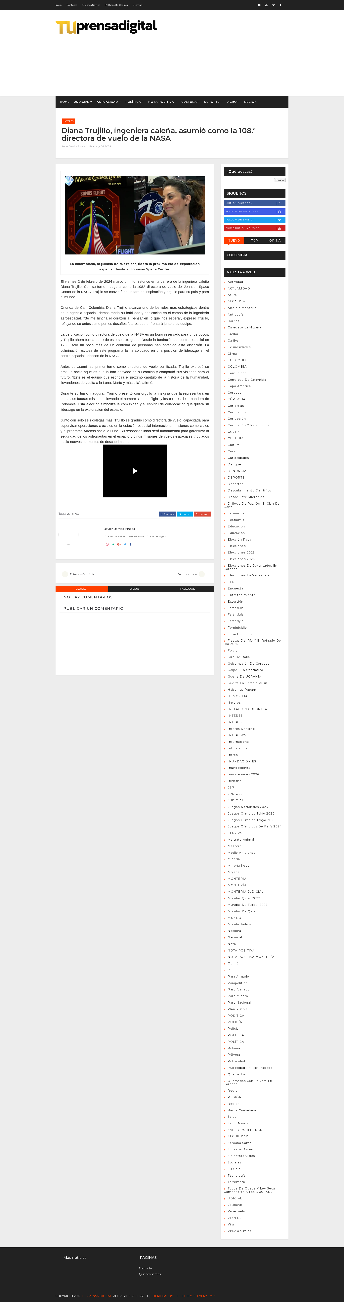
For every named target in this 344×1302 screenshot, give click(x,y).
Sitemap (137, 4)
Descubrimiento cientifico (250, 490)
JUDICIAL (81, 102)
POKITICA (236, 1016)
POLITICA (236, 1035)
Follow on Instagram (242, 211)
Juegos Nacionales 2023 (248, 807)
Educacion (236, 526)
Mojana (234, 872)
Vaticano (235, 1205)
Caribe (233, 340)
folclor (233, 650)
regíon (234, 1104)
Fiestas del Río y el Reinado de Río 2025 (252, 642)
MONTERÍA (237, 885)
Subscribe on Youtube (243, 228)
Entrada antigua (187, 574)
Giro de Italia (239, 657)
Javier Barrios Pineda (74, 146)
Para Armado (238, 976)
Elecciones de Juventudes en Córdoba (251, 567)
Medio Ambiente (241, 852)
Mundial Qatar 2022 (244, 898)
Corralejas (236, 406)
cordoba (235, 392)
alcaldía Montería (242, 308)
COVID (233, 432)
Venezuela (236, 1211)
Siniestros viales (241, 1156)
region (234, 1090)
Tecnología (237, 1175)
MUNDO (234, 918)
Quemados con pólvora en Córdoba (248, 1082)
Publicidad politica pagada (250, 1068)
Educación (236, 533)
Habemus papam (242, 689)
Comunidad (237, 373)
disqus (134, 588)
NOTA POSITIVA (161, 102)
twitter (186, 514)
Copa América (239, 386)
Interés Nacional (241, 729)
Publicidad (236, 1061)
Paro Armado (239, 989)
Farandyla (236, 621)
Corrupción (237, 418)
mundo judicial (240, 924)
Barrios (233, 321)
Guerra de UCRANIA (245, 676)
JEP (231, 787)
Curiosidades (238, 458)
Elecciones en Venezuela (249, 575)
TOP (254, 240)
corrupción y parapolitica (249, 425)
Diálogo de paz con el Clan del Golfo (252, 505)
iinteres (234, 702)
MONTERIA (237, 879)
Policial (234, 1028)
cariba (233, 334)
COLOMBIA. (238, 366)
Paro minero (238, 996)
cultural (234, 445)
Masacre (235, 846)
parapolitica (237, 983)
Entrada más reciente (82, 574)
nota (232, 944)
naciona (234, 931)
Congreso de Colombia (247, 380)
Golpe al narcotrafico (245, 670)
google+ (204, 514)
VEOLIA (234, 1218)
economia (236, 513)
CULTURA (189, 102)
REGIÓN (250, 102)
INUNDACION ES (242, 761)
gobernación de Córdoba (249, 663)
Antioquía (236, 314)
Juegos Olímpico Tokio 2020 (251, 813)
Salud (232, 1116)
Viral (231, 1224)
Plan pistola (238, 1009)
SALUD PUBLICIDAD (245, 1130)
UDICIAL (235, 1198)
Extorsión (235, 601)
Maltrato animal (241, 839)
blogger (82, 588)
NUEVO (234, 240)
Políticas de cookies (116, 4)
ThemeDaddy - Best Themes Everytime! (183, 1296)
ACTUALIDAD (107, 102)
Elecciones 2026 (241, 559)
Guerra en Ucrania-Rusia (248, 683)
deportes (235, 484)
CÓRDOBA (236, 399)
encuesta (235, 588)
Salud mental (238, 1123)
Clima (232, 353)
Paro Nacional (239, 1002)
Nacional (235, 937)
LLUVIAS (235, 833)
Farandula (236, 608)
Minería (234, 859)
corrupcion (237, 412)
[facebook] (280, 5)
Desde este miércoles (246, 497)
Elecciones (237, 546)
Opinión (234, 963)
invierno (234, 781)
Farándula (236, 614)
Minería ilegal (239, 865)
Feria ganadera (240, 634)
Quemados (237, 1074)
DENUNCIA (237, 471)
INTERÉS (68, 121)
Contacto (71, 4)
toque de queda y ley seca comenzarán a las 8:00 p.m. (249, 1190)
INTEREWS (237, 735)
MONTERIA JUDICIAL (246, 891)
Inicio (59, 4)
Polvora (234, 1048)
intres (233, 755)
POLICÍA (235, 1022)
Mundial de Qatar (242, 911)
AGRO (232, 102)
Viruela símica (239, 1231)
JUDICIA (235, 794)
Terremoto (236, 1182)
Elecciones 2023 (241, 552)
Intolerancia (237, 748)
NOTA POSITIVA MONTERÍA (251, 957)
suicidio (234, 1169)
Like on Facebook (239, 203)
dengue (234, 464)
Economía (236, 520)
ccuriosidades (239, 347)
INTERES (235, 716)
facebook (168, 514)
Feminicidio (237, 627)
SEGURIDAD (238, 1136)
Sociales (234, 1162)
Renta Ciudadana (242, 1110)
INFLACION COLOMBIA (247, 709)
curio (232, 451)
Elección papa (239, 539)
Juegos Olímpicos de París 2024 (255, 826)
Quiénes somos (91, 4)
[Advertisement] (215, 62)
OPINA (275, 240)
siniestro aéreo (240, 1149)
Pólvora (234, 1054)
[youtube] (267, 5)
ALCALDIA (236, 301)
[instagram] (260, 5)
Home (65, 102)
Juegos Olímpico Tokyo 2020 (252, 820)
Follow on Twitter (240, 219)
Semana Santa (240, 1143)
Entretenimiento (242, 595)
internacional (239, 742)
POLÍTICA (133, 102)
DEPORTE (212, 102)
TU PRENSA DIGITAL (97, 1296)
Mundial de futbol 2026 (248, 905)
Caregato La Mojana (244, 327)
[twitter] (274, 5)
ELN (231, 582)
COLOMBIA (237, 360)
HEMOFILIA (238, 696)
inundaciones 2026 (243, 774)
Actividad (235, 282)
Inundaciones (239, 768)
